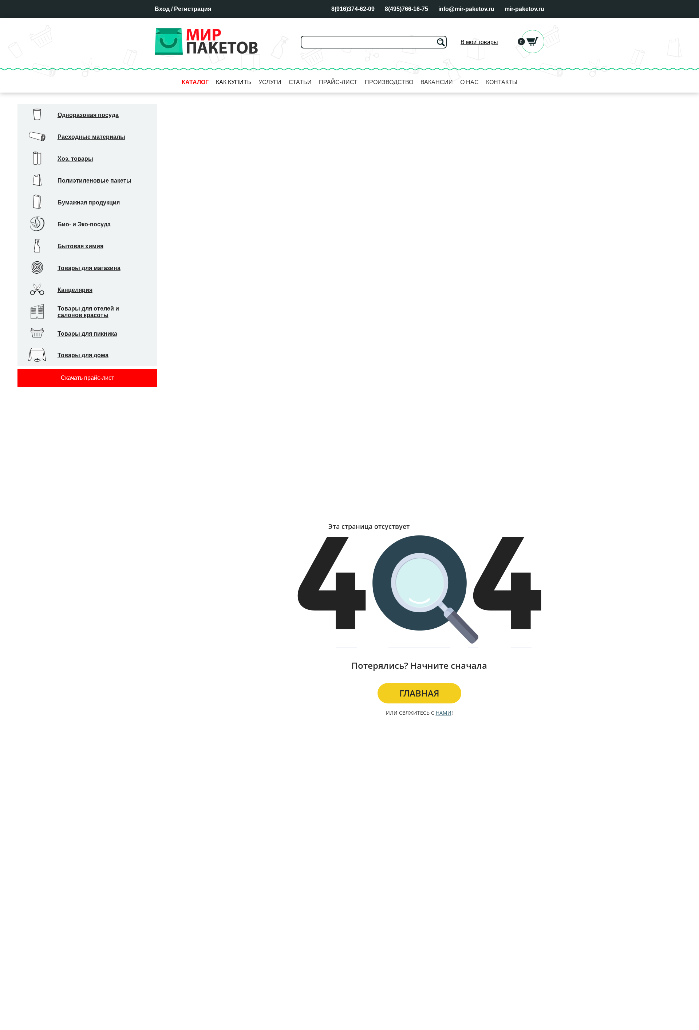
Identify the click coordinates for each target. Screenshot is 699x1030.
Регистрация (192, 9)
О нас (469, 82)
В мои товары (479, 42)
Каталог (195, 82)
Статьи (300, 82)
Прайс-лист (338, 82)
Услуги (269, 82)
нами (443, 712)
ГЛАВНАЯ (419, 693)
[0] (532, 51)
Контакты (501, 82)
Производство (389, 82)
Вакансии (436, 82)
